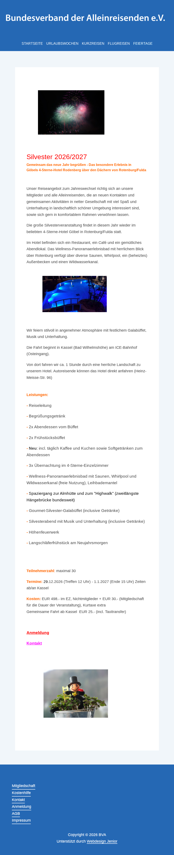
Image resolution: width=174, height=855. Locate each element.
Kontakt (34, 643)
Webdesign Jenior (102, 841)
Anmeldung (38, 632)
